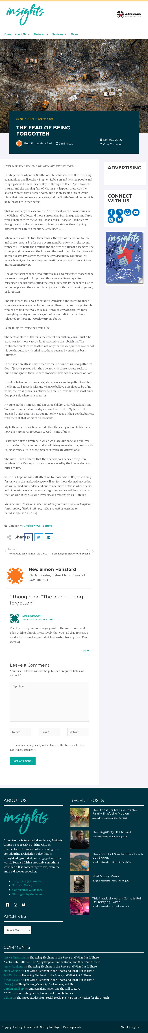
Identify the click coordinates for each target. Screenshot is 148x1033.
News (30, 118)
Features (47, 525)
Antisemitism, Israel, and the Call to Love (54, 988)
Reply (85, 651)
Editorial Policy (22, 885)
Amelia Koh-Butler (15, 962)
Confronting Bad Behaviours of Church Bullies (44, 993)
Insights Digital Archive (27, 881)
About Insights (130, 1027)
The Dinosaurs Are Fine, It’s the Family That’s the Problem (114, 811)
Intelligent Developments (65, 1027)
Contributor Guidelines (27, 890)
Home (19, 118)
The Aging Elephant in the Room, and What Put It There (64, 957)
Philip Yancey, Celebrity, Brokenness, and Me (45, 984)
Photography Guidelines (28, 894)
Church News (45, 118)
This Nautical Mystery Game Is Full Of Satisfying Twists (117, 900)
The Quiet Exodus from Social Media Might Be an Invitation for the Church (63, 997)
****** (7, 993)
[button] (22, 34)
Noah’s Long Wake (105, 876)
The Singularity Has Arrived (111, 832)
